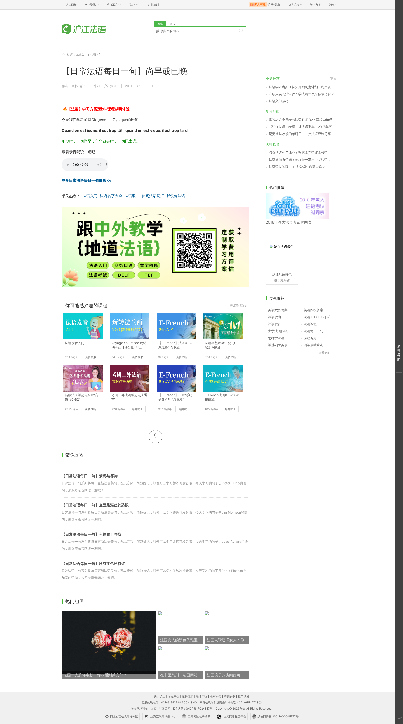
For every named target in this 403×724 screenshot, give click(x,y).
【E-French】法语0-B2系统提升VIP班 (175, 345)
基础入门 (81, 55)
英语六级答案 (278, 310)
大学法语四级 (278, 331)
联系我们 (215, 696)
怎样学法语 (276, 338)
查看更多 (324, 352)
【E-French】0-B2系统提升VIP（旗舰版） (175, 397)
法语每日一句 (313, 331)
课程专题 (310, 338)
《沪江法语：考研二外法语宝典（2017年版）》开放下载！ (303, 127)
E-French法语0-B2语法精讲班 (222, 397)
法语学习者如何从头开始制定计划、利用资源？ (303, 87)
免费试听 (181, 357)
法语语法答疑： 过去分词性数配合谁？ (297, 167)
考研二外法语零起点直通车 (129, 397)
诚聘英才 (187, 696)
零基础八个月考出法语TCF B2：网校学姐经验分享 (303, 120)
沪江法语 (67, 55)
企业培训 (153, 4)
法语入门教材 (278, 101)
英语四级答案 (313, 310)
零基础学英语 (278, 345)
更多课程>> (238, 305)
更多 (333, 79)
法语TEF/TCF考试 (317, 317)
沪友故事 (229, 696)
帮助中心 (134, 4)
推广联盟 (243, 696)
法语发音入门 (74, 343)
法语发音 (274, 324)
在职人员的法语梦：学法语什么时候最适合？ (301, 94)
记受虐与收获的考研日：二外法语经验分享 (300, 134)
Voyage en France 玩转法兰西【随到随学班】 (128, 345)
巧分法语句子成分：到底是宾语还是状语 (298, 153)
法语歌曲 (132, 195)
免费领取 (90, 357)
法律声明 (201, 696)
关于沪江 (159, 696)
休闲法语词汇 (153, 195)
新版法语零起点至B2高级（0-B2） (81, 397)
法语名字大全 (111, 195)
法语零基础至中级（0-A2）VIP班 (221, 345)
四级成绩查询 (313, 345)
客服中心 (173, 696)
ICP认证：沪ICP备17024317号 (192, 708)
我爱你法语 (176, 195)
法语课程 (310, 324)
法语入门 (96, 55)
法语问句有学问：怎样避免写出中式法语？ (300, 160)
